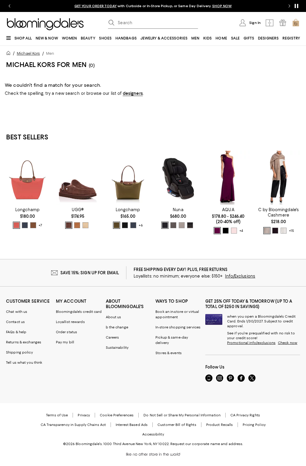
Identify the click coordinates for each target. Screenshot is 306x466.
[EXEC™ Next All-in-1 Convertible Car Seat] (178, 178)
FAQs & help (16, 332)
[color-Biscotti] (182, 225)
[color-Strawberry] (16, 225)
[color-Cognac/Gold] (33, 225)
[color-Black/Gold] (125, 225)
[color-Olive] (117, 225)
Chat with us (16, 312)
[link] (27, 218)
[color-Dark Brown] (275, 231)
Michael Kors (28, 53)
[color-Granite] (173, 225)
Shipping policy (19, 352)
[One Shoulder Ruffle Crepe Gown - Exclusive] (228, 178)
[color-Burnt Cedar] (69, 225)
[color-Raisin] (217, 231)
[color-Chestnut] (77, 225)
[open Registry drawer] (283, 23)
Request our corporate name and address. (206, 444)
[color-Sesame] (267, 231)
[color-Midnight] (190, 225)
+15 (291, 231)
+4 (241, 231)
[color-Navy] (226, 231)
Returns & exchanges (23, 342)
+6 (141, 225)
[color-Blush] (234, 231)
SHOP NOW (222, 6)
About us (113, 317)
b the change (117, 327)
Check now (287, 343)
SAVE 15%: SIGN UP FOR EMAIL (89, 272)
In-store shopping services (178, 327)
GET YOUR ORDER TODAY (95, 6)
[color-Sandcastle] (85, 225)
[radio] (16, 225)
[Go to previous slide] (9, 6)
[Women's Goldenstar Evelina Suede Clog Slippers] (77, 178)
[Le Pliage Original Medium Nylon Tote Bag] (127, 178)
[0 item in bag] (296, 23)
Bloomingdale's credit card (79, 312)
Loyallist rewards (70, 322)
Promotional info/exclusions (251, 343)
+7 (40, 225)
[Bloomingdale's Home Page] (45, 24)
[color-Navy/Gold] (25, 225)
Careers (112, 337)
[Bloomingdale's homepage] (9, 54)
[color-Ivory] (284, 231)
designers (133, 93)
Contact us (15, 322)
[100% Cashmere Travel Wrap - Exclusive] (278, 178)
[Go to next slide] (289, 6)
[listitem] (153, 6)
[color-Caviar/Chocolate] (165, 225)
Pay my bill (65, 342)
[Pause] (296, 6)
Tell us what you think (24, 362)
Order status (66, 332)
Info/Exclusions (240, 276)
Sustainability (117, 347)
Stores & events (168, 353)
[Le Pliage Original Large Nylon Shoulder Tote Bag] (27, 178)
